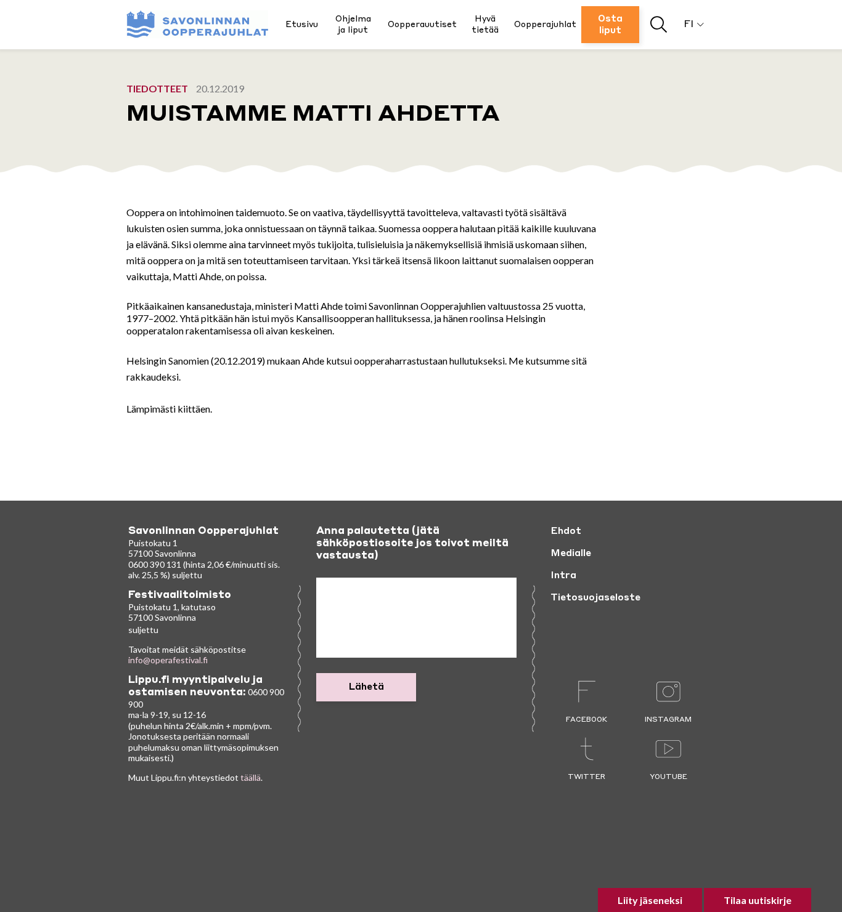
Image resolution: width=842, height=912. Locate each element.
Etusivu (301, 24)
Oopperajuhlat (545, 24)
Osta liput (610, 25)
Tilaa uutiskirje (757, 900)
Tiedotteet (157, 88)
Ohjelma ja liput (353, 24)
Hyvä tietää (485, 24)
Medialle (570, 554)
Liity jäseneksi (650, 900)
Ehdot (565, 531)
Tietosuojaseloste (595, 598)
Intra (563, 576)
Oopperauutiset (422, 24)
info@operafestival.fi (168, 660)
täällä (250, 777)
